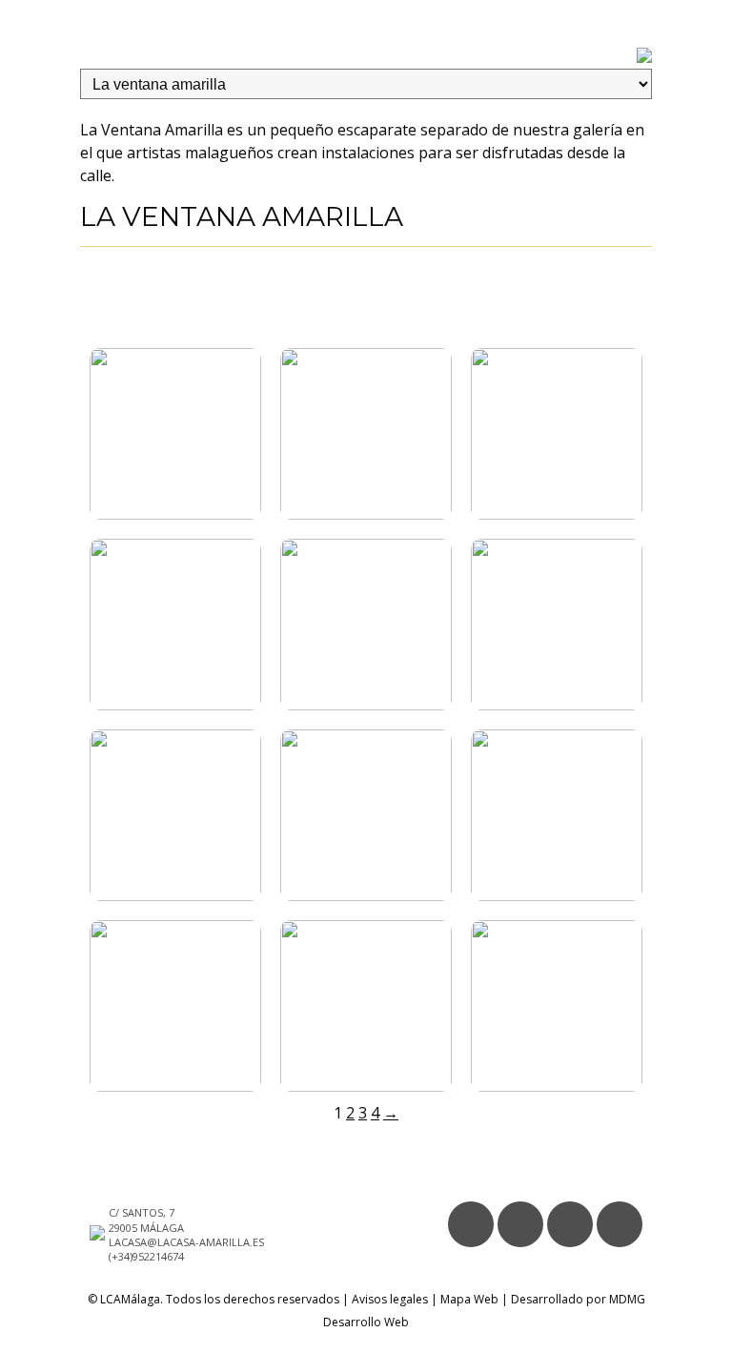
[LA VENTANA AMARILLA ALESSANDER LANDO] (556, 1086)
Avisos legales (390, 1299)
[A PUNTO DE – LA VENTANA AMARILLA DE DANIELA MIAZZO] (556, 704)
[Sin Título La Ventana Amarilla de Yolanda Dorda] (556, 895)
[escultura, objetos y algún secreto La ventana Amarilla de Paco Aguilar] (556, 513)
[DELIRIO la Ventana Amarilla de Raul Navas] (366, 1086)
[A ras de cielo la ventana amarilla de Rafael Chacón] (175, 895)
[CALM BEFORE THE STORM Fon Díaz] (175, 513)
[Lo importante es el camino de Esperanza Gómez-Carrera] (366, 895)
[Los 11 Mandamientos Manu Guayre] (366, 513)
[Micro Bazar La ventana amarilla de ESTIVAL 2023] (175, 704)
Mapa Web (469, 1299)
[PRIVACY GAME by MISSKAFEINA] (175, 1086)
